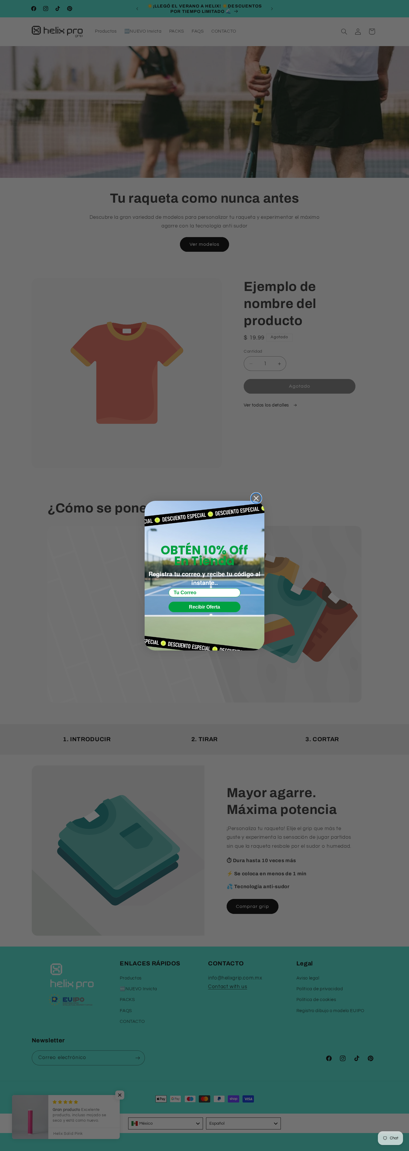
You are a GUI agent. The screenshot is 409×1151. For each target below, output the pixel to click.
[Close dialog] (256, 498)
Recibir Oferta (204, 606)
